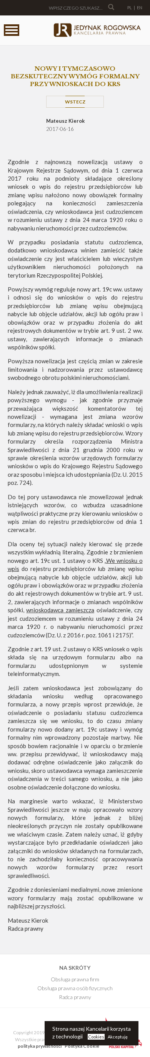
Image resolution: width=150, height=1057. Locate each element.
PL (129, 7)
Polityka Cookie (82, 1046)
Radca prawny (75, 997)
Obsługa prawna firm (75, 979)
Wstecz (75, 102)
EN (139, 7)
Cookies (96, 1036)
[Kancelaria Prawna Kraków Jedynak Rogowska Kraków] (96, 30)
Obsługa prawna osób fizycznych (75, 988)
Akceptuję (118, 1036)
